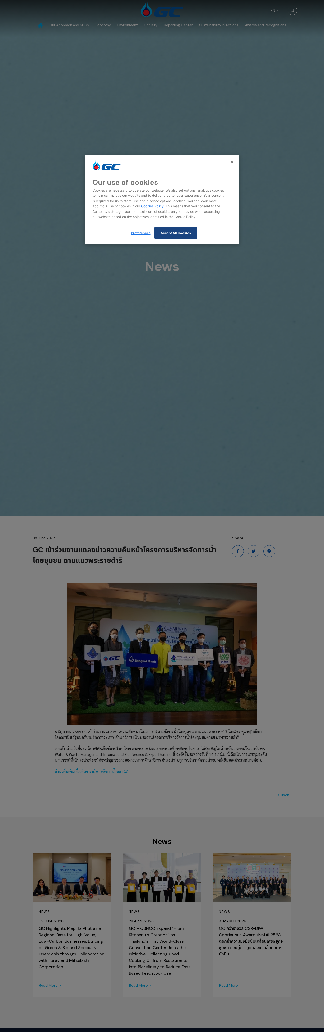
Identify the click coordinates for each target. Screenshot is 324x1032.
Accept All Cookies (176, 233)
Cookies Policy (152, 206)
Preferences (141, 233)
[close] (232, 162)
